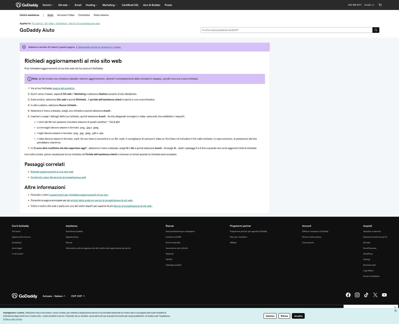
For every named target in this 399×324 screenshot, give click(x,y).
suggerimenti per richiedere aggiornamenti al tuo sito (78, 194)
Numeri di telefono (371, 276)
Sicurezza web (369, 265)
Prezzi (168, 5)
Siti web (366, 243)
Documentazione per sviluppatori (180, 231)
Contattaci (84, 15)
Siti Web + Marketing (55, 23)
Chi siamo (16, 231)
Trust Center (17, 254)
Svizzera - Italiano (52, 296)
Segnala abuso (72, 237)
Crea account (308, 243)
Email (78, 5)
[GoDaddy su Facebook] (348, 297)
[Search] (376, 30)
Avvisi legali (17, 248)
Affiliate (233, 243)
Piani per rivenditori (238, 237)
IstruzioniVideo (66, 15)
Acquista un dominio (372, 231)
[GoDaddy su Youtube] (384, 297)
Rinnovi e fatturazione (311, 237)
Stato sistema (101, 15)
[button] (395, 307)
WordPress (368, 254)
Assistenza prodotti (74, 231)
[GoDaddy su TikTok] (366, 297)
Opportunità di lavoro (21, 237)
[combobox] (286, 30)
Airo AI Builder (151, 5)
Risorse (69, 243)
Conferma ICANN (173, 237)
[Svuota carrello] (380, 5)
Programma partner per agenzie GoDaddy (248, 231)
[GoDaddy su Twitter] (375, 297)
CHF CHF (76, 296)
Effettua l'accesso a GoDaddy (315, 231)
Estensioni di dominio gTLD (375, 237)
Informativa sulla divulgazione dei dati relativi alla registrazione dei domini (98, 248)
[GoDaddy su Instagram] (357, 297)
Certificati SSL (130, 5)
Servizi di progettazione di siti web (132, 206)
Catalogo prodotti (173, 265)
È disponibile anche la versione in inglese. (98, 47)
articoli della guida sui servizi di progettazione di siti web (101, 200)
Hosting (366, 259)
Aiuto (50, 15)
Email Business (369, 248)
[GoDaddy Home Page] (25, 296)
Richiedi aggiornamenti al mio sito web (52, 171)
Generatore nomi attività (177, 248)
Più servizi (37, 23)
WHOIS (169, 259)
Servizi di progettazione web (84, 23)
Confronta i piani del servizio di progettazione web (58, 177)
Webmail (169, 254)
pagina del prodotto (63, 88)
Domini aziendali (173, 243)
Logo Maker (368, 271)
